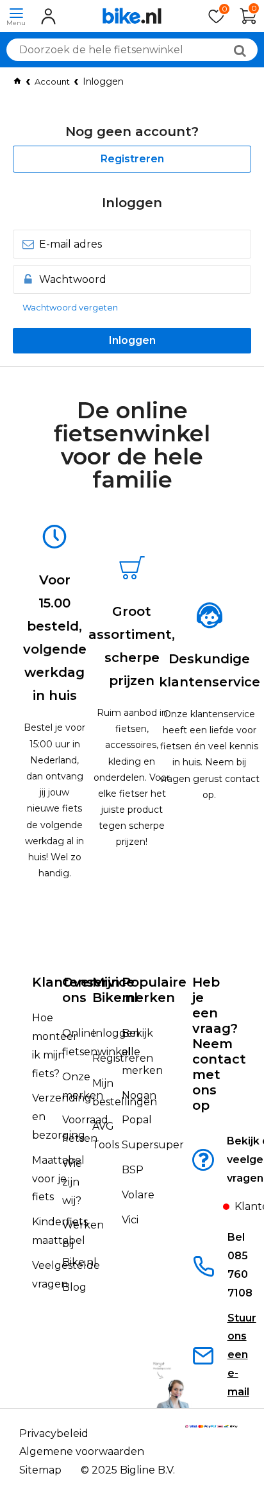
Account (52, 81)
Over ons (78, 989)
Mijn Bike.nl (115, 989)
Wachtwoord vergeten (70, 307)
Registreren (132, 159)
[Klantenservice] (212, 1210)
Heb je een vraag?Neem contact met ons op (219, 1043)
